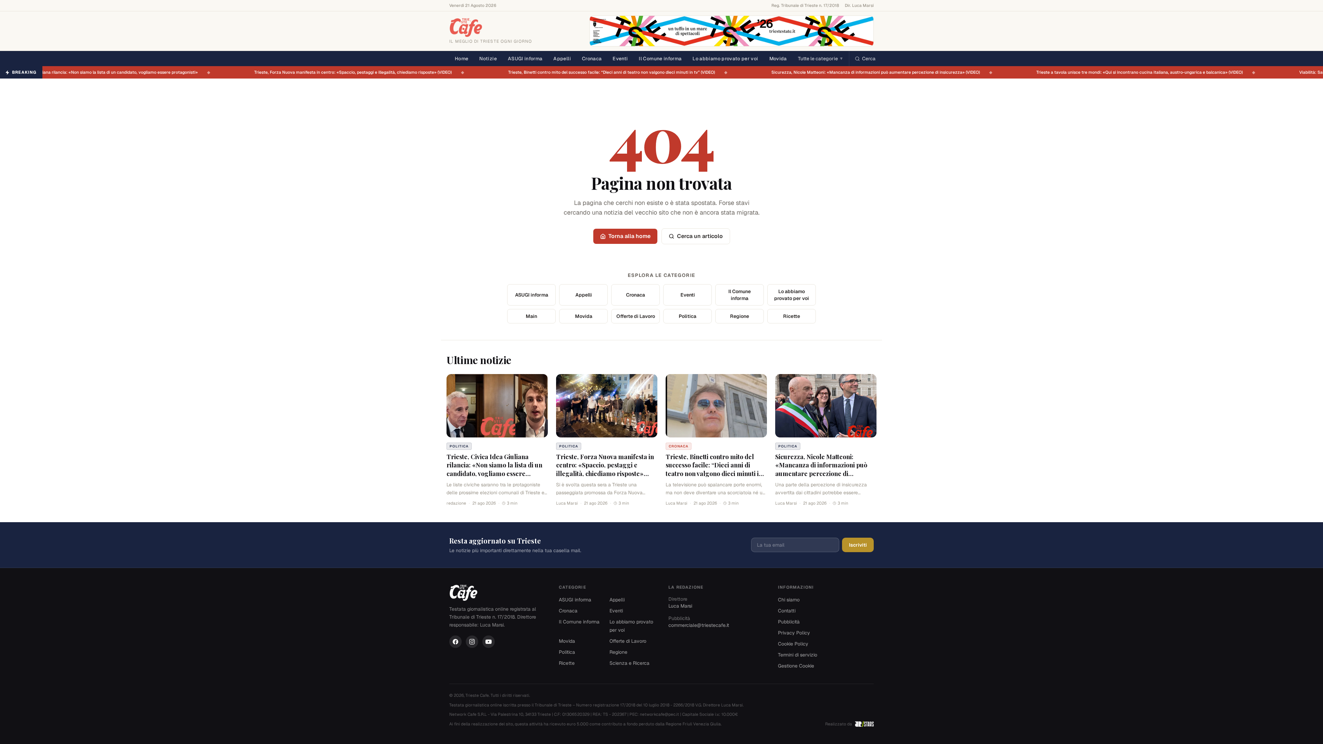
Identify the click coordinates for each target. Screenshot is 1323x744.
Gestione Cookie (796, 666)
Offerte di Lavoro (635, 316)
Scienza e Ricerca (629, 663)
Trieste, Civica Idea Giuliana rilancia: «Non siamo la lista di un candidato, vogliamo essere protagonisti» (494, 469)
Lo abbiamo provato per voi (725, 58)
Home (461, 58)
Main (531, 316)
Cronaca (592, 58)
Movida (778, 58)
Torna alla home (629, 236)
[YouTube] (488, 642)
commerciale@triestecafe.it (698, 625)
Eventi (620, 58)
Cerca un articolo (700, 236)
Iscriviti (858, 545)
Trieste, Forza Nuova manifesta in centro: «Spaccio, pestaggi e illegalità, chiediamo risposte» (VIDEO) (350, 72)
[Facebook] (455, 642)
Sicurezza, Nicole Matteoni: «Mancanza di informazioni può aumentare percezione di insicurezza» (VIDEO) (872, 72)
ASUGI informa (525, 58)
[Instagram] (472, 642)
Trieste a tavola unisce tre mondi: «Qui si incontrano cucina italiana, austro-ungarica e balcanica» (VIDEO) (1136, 72)
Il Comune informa (660, 58)
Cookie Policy (793, 644)
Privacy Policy (794, 633)
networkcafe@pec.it (659, 714)
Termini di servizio (797, 655)
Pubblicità (789, 622)
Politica (687, 316)
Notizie (487, 58)
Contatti (787, 611)
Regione (739, 316)
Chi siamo (789, 600)
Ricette (791, 316)
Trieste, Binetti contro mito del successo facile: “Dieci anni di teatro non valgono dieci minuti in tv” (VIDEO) (608, 72)
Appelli (562, 58)
